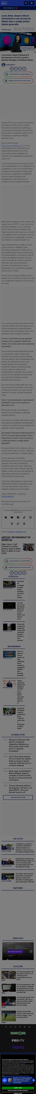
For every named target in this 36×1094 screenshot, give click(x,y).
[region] (18, 1074)
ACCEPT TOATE (18, 1088)
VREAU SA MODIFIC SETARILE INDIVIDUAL (18, 1090)
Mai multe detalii (22, 1063)
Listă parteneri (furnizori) (6, 1084)
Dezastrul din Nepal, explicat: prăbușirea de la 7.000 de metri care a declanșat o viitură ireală (22, 1080)
